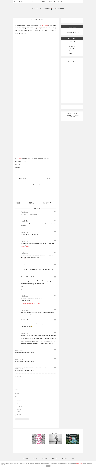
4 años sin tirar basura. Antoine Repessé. (72, 445)
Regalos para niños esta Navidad (49, 201)
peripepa (23, 231)
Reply (55, 211)
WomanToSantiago (25, 246)
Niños (50, 1)
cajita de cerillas (44, 25)
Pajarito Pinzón (25, 319)
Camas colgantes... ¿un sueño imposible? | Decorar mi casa (31, 367)
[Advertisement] (72, 82)
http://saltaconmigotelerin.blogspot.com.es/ (30, 303)
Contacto (61, 1)
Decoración (72, 46)
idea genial (19, 158)
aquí (37, 27)
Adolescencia (72, 44)
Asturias (21, 1)
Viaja (55, 1)
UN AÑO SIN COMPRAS (72, 50)
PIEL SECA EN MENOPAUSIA (21, 434)
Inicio (15, 1)
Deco (33, 1)
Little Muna (24, 220)
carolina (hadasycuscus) (27, 276)
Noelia (22, 240)
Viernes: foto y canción (38, 445)
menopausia (72, 41)
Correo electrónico (17, 393)
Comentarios (22, 178)
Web (16, 396)
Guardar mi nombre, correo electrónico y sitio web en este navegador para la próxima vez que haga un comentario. (19, 408)
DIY (38, 1)
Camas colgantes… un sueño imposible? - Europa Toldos (30, 358)
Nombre (17, 389)
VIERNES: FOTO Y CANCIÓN (72, 32)
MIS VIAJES (72, 48)
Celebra (28, 1)
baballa (23, 211)
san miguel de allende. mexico (73, 115)
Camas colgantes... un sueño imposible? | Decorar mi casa (31, 349)
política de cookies (79, 463)
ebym (50, 178)
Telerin (23, 295)
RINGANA (72, 30)
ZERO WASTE (43, 1)
